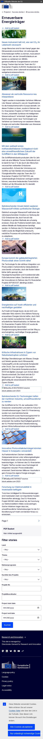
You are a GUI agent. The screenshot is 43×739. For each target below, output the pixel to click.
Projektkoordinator (9, 594)
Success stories (18, 12)
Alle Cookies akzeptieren (21, 727)
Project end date (8, 613)
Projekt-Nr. (6, 585)
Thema (4, 555)
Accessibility (7, 690)
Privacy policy (7, 681)
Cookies (5, 677)
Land (4, 545)
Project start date (8, 603)
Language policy (8, 672)
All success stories (32, 12)
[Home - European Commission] (7, 5)
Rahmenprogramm (9, 565)
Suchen (7, 625)
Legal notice (6, 686)
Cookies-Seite (14, 711)
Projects (7, 12)
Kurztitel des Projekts (10, 575)
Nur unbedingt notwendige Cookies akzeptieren (25, 733)
